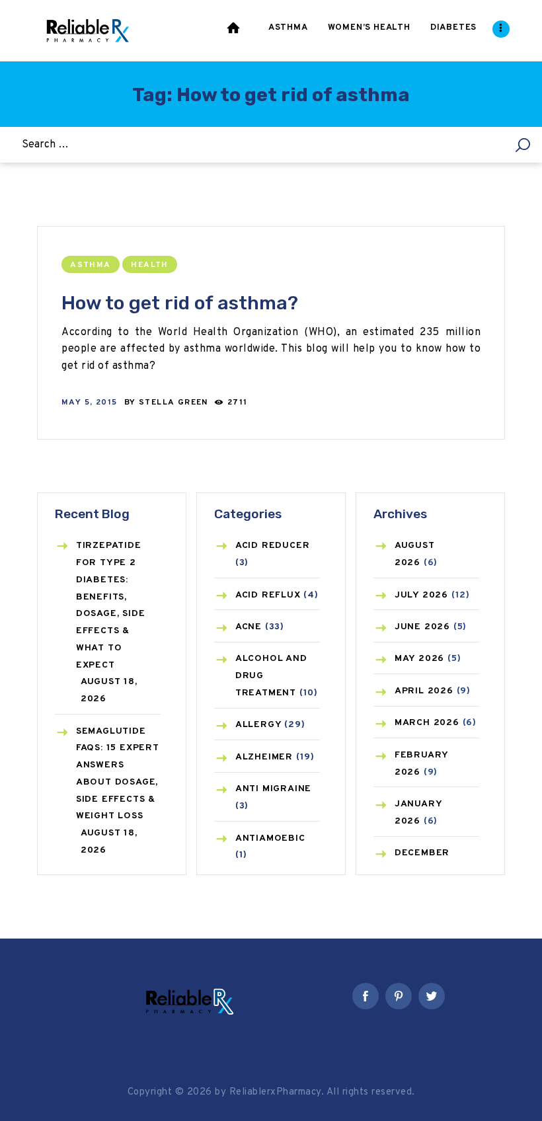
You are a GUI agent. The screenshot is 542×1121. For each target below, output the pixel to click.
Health (149, 265)
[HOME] (235, 30)
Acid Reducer (272, 545)
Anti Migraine (273, 788)
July (421, 595)
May (419, 658)
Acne (248, 627)
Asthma (90, 265)
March (427, 722)
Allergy (258, 724)
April (424, 691)
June (422, 627)
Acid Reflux (268, 595)
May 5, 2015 (89, 402)
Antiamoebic (270, 838)
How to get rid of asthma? (179, 302)
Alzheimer (264, 757)
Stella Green (175, 402)
